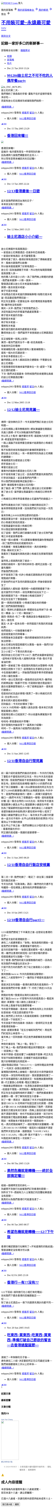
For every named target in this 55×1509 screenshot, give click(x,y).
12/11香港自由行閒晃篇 (25, 761)
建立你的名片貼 (6, 1462)
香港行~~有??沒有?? (23, 1282)
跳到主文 (6, 36)
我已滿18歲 (7, 1504)
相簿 (9, 56)
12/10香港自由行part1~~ (25, 920)
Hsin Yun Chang (7, 1419)
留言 (31, 112)
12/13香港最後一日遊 (23, 191)
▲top (3, 123)
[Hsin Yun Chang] (10, 1459)
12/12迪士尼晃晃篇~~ (23, 410)
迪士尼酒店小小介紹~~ (24, 237)
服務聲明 (32, 1470)
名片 (9, 63)
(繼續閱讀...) (7, 107)
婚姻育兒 (25, 50)
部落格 (10, 60)
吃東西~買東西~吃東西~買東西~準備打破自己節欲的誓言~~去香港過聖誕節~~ (29, 1340)
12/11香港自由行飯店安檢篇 (28, 865)
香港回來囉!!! (17, 136)
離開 (17, 1504)
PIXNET (13, 1467)
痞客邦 (25, 112)
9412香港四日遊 (27, 118)
